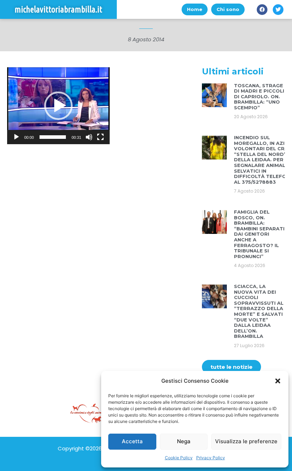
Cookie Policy (179, 457)
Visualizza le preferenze (246, 441)
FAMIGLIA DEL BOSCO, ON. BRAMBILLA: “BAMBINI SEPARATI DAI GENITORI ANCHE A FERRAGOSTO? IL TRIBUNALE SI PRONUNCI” (259, 234)
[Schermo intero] (100, 137)
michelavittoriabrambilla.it (58, 9)
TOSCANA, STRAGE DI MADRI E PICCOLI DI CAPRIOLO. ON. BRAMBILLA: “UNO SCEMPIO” (259, 96)
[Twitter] (278, 9)
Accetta (132, 441)
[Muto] (89, 137)
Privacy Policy (210, 457)
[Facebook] (262, 9)
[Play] (16, 137)
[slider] (53, 137)
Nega (184, 441)
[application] (58, 105)
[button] (277, 380)
